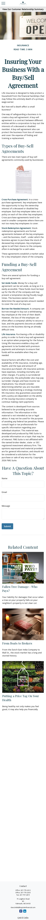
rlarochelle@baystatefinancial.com (23, 907)
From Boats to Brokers (17, 643)
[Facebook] (20, 911)
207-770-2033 (26, 892)
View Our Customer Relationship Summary (23, 9)
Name (4, 478)
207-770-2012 (26, 890)
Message (6, 506)
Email (4, 492)
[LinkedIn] (24, 911)
